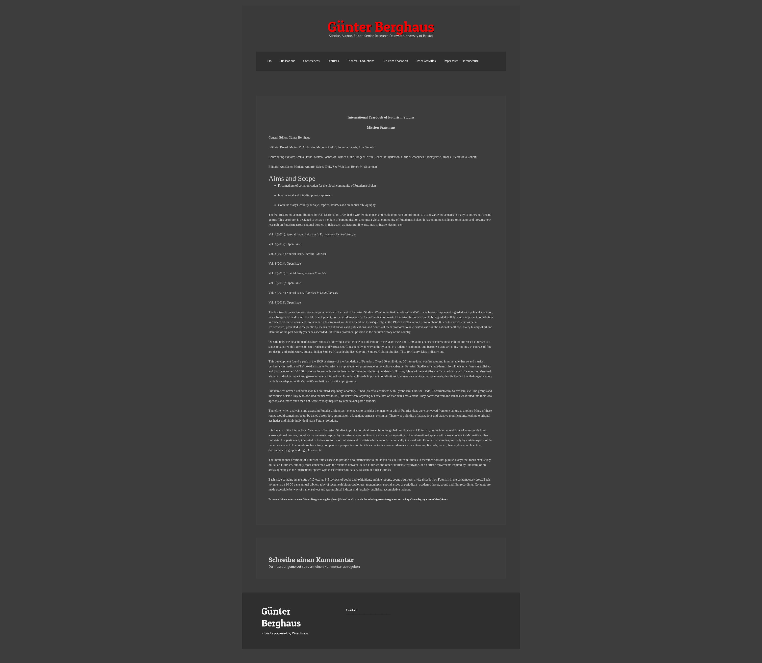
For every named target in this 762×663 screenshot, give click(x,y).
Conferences (311, 61)
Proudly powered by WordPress (285, 633)
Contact (352, 610)
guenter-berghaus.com (388, 499)
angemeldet (292, 566)
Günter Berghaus (381, 26)
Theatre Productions (360, 61)
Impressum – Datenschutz (461, 61)
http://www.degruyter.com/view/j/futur (426, 499)
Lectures (333, 61)
